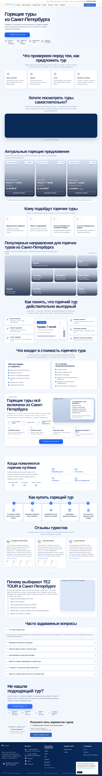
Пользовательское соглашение (33, 773)
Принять (80, 772)
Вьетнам (50, 5)
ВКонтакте (31, 764)
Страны (18, 5)
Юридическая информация (68, 773)
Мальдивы (47, 762)
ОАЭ (45, 756)
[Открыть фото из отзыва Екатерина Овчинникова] (9, 564)
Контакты (76, 1)
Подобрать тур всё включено (51, 441)
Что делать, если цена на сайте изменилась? (24, 667)
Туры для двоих (26, 5)
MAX (29, 761)
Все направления (50, 767)
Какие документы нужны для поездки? (22, 655)
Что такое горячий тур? (17, 630)
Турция (44, 5)
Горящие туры (37, 5)
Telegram (30, 758)
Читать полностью (11, 558)
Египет (56, 5)
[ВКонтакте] (84, 1)
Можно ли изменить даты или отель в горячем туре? (26, 674)
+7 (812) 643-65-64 (91, 1)
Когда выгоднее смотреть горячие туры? (23, 649)
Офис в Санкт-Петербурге (90, 755)
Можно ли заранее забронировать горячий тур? (25, 661)
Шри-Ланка (47, 764)
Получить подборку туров (41, 734)
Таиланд (46, 759)
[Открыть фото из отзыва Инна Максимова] (41, 564)
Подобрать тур (89, 5)
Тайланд (62, 5)
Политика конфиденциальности (51, 773)
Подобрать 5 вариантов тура (17, 34)
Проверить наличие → (19, 193)
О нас (71, 1)
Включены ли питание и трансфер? (21, 643)
